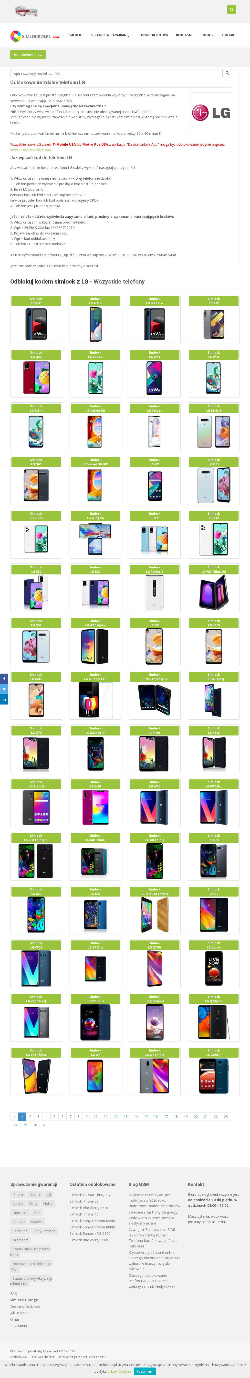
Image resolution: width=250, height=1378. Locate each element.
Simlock (74, 35)
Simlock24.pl (19, 1357)
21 (206, 1116)
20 (196, 1116)
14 (136, 1116)
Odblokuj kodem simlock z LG (49, 281)
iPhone (18, 1194)
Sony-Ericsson (44, 1231)
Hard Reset (65, 1357)
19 (186, 1116)
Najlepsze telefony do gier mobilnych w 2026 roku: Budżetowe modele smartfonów (154, 1200)
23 (226, 1116)
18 (176, 1116)
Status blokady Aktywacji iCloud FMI (31, 1281)
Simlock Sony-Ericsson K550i (92, 1220)
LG (49, 1194)
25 (25, 1125)
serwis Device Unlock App (30, 149)
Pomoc (205, 35)
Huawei (36, 1221)
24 (15, 1125)
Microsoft (20, 1240)
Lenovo (19, 1221)
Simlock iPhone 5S (84, 1201)
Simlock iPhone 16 (84, 1214)
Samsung (20, 1231)
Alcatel (18, 1203)
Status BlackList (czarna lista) (30, 1252)
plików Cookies (119, 1371)
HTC (37, 1212)
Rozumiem (144, 1371)
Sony (33, 1203)
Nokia (47, 1203)
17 (166, 1116)
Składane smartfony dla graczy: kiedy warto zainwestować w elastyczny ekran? (153, 1217)
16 (156, 1116)
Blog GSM (184, 35)
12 (116, 1116)
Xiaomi (35, 1194)
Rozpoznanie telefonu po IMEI (31, 1266)
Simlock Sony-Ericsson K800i (92, 1227)
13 (126, 1116)
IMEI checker (46, 1357)
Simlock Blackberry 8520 (89, 1207)
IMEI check (90, 1357)
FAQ (13, 1293)
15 (146, 1116)
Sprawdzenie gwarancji (111, 35)
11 (106, 1116)
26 (35, 1125)
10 (96, 1116)
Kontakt (228, 35)
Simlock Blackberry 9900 (89, 1240)
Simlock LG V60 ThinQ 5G (90, 1195)
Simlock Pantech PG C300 (90, 1233)
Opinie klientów (154, 35)
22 (216, 1116)
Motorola (20, 1212)
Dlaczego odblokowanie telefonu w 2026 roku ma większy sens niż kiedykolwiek (152, 1281)
